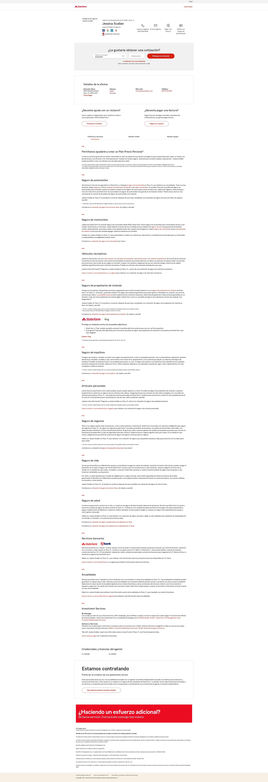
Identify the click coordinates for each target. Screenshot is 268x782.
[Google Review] (107, 30)
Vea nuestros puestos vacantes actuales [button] (101, 690)
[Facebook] (103, 30)
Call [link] (83, 636)
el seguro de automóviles (135, 185)
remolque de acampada (125, 259)
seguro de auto (156, 227)
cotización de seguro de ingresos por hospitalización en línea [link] (112, 526)
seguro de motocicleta (162, 229)
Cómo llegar (88, 95)
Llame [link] (84, 273)
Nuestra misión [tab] (134, 136)
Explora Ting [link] (86, 336)
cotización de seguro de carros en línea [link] (105, 207)
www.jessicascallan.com (144, 91)
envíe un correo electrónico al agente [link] (101, 408)
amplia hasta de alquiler (122, 187)
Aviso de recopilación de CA (101, 775)
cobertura (97, 187)
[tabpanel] (134, 89)
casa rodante (108, 259)
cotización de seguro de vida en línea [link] (104, 488)
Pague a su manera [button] (157, 124)
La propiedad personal (104, 295)
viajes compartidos (141, 187)
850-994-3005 (167, 91)
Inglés (112, 91)
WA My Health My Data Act (83, 775)
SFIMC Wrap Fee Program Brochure (151, 628)
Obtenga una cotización (160, 56)
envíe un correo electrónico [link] (97, 562)
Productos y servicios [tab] (95, 136)
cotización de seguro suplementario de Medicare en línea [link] (111, 522)
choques (109, 187)
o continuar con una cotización (134, 61)
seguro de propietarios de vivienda (164, 290)
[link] (155, 31)
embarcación (142, 259)
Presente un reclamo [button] (94, 124)
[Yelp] (116, 30)
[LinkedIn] (112, 30)
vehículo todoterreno (158, 259)
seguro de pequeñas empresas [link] (112, 448)
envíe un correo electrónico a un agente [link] (102, 273)
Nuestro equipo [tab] (172, 136)
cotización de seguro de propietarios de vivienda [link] (108, 314)
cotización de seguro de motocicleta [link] (104, 241)
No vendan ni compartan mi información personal (125, 775)
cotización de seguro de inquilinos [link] (103, 373)
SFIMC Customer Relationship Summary (123, 628)
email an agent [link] (92, 636)
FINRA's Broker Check (146, 618)
